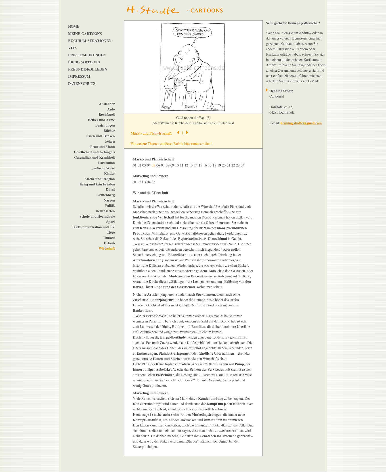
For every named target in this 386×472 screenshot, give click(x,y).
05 (154, 181)
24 (243, 165)
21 (229, 165)
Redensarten (105, 210)
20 (224, 165)
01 (135, 165)
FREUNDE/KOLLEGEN (87, 69)
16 (205, 165)
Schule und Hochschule (97, 216)
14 (196, 165)
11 (182, 165)
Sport (110, 221)
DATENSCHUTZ (82, 83)
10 (177, 165)
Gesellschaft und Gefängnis (94, 151)
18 (215, 165)
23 (238, 165)
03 (144, 165)
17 (210, 165)
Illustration (106, 162)
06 (158, 165)
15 (201, 165)
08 (168, 165)
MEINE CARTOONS (85, 33)
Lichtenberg (105, 194)
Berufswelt (107, 114)
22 (233, 165)
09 (172, 165)
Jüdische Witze (103, 168)
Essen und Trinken (100, 135)
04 (149, 165)
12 (187, 165)
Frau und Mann (102, 146)
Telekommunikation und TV (93, 226)
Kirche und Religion (99, 178)
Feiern (110, 141)
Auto (111, 109)
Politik (110, 205)
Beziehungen (105, 125)
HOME (73, 26)
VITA (72, 47)
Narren (109, 200)
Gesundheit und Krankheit (94, 157)
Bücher (109, 130)
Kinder (109, 173)
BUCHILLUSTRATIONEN (89, 40)
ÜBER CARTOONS (84, 61)
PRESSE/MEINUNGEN (87, 54)
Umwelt (109, 237)
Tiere (111, 232)
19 (219, 165)
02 (140, 165)
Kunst (110, 189)
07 (163, 165)
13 (191, 165)
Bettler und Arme (101, 119)
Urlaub (109, 242)
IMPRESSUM (79, 76)
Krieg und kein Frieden (97, 184)
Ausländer (107, 103)
